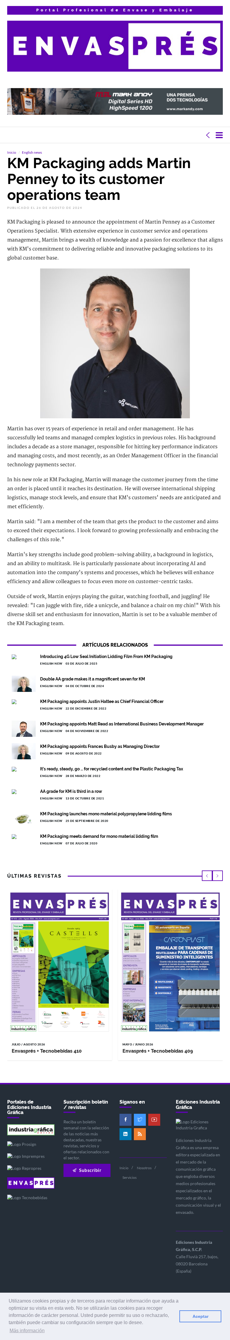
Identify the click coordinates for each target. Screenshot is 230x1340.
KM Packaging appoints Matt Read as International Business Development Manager (122, 724)
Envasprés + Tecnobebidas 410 (47, 1051)
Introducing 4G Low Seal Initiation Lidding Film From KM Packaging (106, 656)
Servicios (129, 1177)
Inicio (11, 152)
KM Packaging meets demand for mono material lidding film (99, 836)
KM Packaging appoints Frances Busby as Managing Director (100, 746)
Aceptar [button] (200, 1316)
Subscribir (90, 1170)
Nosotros (144, 1168)
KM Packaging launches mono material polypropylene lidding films (106, 813)
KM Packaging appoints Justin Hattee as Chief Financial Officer (102, 701)
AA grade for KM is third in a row (71, 791)
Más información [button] (27, 1330)
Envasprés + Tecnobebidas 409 (157, 1051)
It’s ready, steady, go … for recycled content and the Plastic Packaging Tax (111, 768)
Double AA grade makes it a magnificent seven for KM (92, 679)
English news (32, 152)
